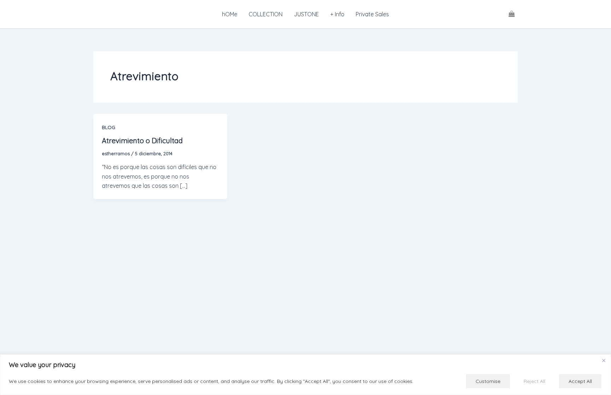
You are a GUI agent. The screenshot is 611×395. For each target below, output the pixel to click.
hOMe (229, 14)
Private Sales (372, 14)
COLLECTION (266, 14)
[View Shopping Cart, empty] (511, 14)
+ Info (337, 14)
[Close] (603, 360)
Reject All (534, 381)
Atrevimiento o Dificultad (142, 140)
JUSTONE (306, 14)
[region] (305, 374)
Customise (488, 381)
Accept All (580, 381)
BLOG (108, 127)
